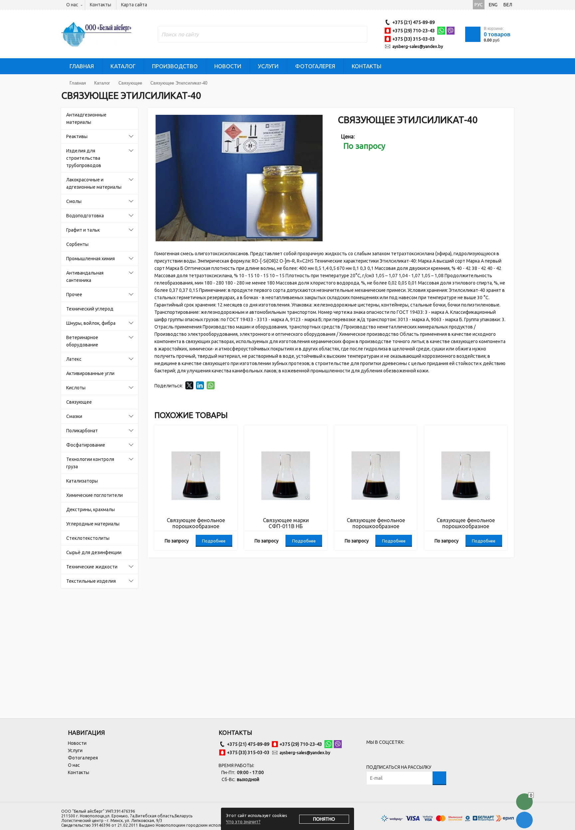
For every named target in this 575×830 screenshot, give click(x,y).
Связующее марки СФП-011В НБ (286, 523)
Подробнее (214, 540)
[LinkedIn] (200, 385)
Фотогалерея (315, 66)
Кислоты (76, 387)
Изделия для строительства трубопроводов (83, 158)
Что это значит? (243, 821)
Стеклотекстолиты (87, 538)
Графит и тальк (83, 230)
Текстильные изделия (91, 581)
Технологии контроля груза (90, 463)
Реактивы (77, 136)
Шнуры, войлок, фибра (90, 323)
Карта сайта (134, 4)
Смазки (74, 416)
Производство (175, 66)
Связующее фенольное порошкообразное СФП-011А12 (466, 523)
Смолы (74, 201)
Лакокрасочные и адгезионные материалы (93, 183)
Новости (227, 66)
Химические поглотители (94, 495)
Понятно (324, 819)
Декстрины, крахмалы (90, 509)
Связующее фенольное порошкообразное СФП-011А (196, 523)
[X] (189, 385)
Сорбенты (77, 244)
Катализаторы (82, 481)
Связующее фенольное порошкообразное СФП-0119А (376, 523)
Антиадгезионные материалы (86, 118)
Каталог (122, 66)
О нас (72, 4)
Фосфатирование (85, 445)
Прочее (74, 294)
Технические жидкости (91, 566)
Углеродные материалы (92, 523)
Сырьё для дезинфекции (93, 552)
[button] (317, 120)
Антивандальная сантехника (84, 276)
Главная (82, 66)
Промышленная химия (90, 258)
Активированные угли (90, 373)
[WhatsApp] (211, 385)
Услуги (268, 66)
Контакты (100, 4)
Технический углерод (89, 308)
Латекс (74, 359)
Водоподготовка (85, 215)
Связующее (79, 402)
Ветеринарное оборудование (82, 341)
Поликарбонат (82, 430)
